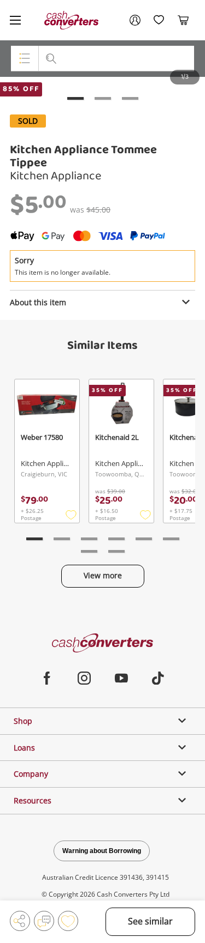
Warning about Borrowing (101, 851)
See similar (150, 921)
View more (103, 575)
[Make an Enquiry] (44, 921)
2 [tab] (103, 98)
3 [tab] (130, 98)
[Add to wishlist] (68, 921)
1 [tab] (75, 98)
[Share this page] (20, 921)
